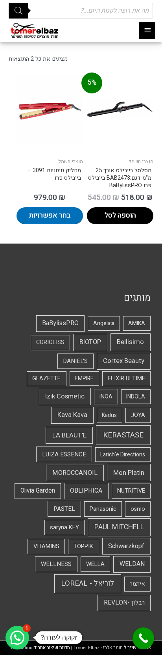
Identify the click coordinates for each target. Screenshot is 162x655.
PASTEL (64, 508)
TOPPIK (83, 546)
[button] (17, 637)
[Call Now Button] (143, 638)
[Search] (18, 11)
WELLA (95, 564)
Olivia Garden (37, 490)
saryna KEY (64, 527)
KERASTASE (123, 435)
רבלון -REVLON (124, 602)
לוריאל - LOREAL (87, 583)
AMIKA (136, 323)
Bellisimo (130, 342)
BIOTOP (90, 342)
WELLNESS (56, 564)
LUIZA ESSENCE (64, 454)
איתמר (137, 584)
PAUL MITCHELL (119, 527)
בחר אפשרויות (49, 215)
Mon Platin (128, 473)
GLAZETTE (46, 378)
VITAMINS (46, 546)
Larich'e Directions (122, 454)
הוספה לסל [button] (120, 215)
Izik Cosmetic (65, 396)
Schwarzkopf (126, 546)
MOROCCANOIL (75, 473)
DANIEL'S (75, 361)
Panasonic (103, 509)
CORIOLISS (50, 342)
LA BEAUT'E (69, 435)
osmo (138, 509)
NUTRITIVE (131, 491)
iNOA (105, 397)
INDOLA (135, 397)
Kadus (109, 415)
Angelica (103, 323)
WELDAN (132, 564)
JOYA (138, 415)
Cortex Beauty (123, 361)
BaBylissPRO (60, 323)
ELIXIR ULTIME (126, 378)
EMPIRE (84, 378)
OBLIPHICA (86, 490)
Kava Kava (72, 415)
